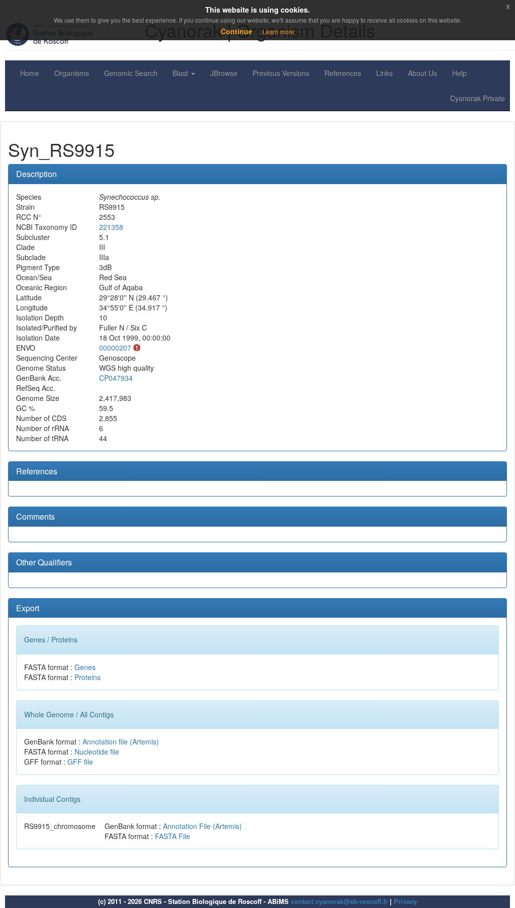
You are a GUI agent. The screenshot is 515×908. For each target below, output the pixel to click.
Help (459, 73)
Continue (236, 31)
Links (384, 73)
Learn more (278, 31)
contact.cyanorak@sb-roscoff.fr (339, 901)
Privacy (405, 901)
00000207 (115, 348)
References (342, 73)
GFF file (80, 762)
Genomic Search (130, 73)
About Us (422, 73)
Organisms (71, 73)
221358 (111, 227)
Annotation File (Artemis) (202, 826)
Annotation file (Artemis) (120, 741)
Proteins (87, 677)
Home (29, 73)
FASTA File (172, 836)
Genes (85, 667)
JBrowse (223, 73)
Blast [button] (181, 73)
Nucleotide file (96, 752)
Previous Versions (280, 73)
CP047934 (116, 378)
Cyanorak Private (477, 98)
